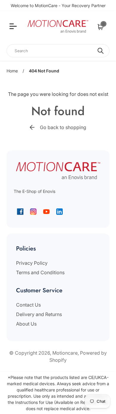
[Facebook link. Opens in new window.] (20, 211)
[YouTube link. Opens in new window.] (46, 211)
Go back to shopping (63, 127)
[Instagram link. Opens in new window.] (33, 211)
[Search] (100, 50)
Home (12, 70)
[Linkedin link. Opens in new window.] (59, 211)
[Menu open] (14, 27)
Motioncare (65, 353)
